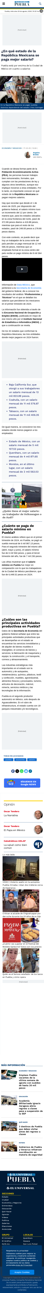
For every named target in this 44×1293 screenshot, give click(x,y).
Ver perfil (37, 157)
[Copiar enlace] (30, 771)
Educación (7, 1209)
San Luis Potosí (30, 1244)
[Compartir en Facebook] (13, 771)
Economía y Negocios (12, 148)
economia (20, 760)
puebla (8, 760)
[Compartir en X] (17, 771)
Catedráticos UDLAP (15, 841)
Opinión (9, 804)
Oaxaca (26, 1241)
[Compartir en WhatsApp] (21, 771)
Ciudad (5, 1200)
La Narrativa (11, 815)
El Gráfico (6, 1241)
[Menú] (3, 3)
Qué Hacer (7, 1212)
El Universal (7, 1238)
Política (5, 1220)
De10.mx (6, 1244)
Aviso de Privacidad (24, 1265)
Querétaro (28, 1238)
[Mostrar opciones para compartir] (41, 11)
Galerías (5, 1223)
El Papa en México (14, 830)
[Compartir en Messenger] (26, 771)
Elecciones (7, 1226)
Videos (5, 1217)
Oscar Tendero (11, 811)
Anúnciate (6, 1229)
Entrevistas (7, 1206)
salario (32, 760)
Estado (5, 1197)
